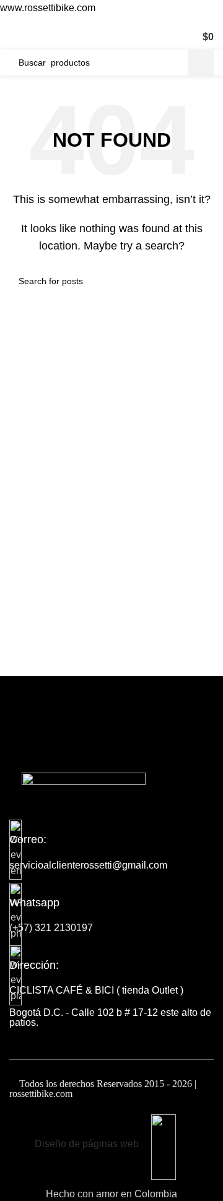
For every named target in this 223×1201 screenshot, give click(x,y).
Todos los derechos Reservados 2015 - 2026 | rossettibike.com (102, 1088)
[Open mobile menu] (14, 37)
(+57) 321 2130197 (51, 927)
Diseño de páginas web (87, 1143)
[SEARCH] (201, 63)
